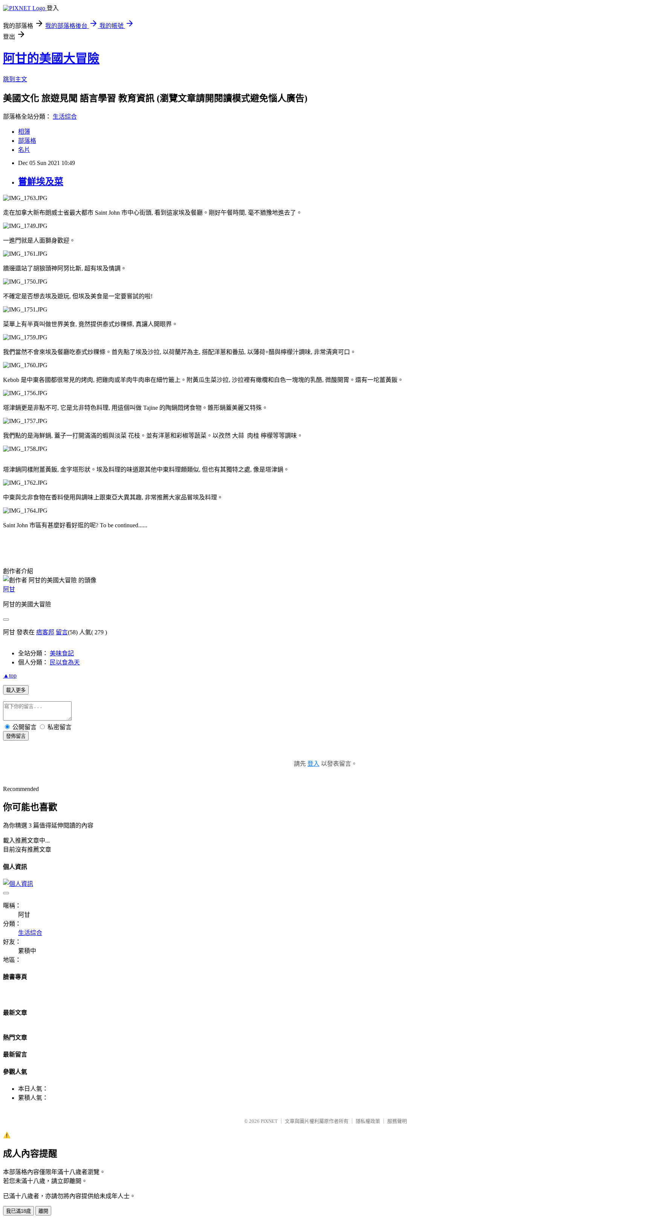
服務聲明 (397, 1121)
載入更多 (16, 690)
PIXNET (269, 1121)
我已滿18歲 (18, 1211)
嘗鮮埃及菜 (40, 181)
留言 (62, 632)
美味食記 (62, 653)
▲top (10, 675)
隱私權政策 (368, 1121)
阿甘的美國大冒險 (51, 58)
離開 (43, 1211)
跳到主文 (15, 79)
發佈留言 (16, 736)
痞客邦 (45, 632)
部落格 (27, 140)
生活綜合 (65, 116)
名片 (24, 150)
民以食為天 (65, 662)
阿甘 (9, 589)
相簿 (24, 131)
